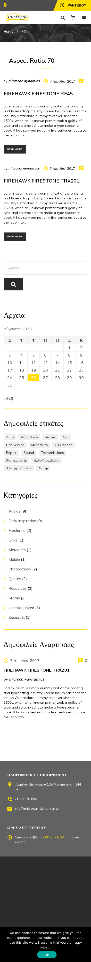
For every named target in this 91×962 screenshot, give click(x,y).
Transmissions (52, 452)
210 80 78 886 (26, 799)
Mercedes (17, 549)
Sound (29, 452)
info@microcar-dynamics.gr (37, 808)
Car (66, 437)
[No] (77, 944)
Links (12, 540)
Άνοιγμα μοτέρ (16, 460)
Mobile (14, 559)
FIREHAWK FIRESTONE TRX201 (41, 181)
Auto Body (29, 437)
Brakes (50, 437)
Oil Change (64, 445)
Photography (19, 569)
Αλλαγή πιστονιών (19, 468)
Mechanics (39, 445)
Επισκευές (16, 617)
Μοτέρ (43, 468)
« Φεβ (8, 398)
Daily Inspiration (22, 520)
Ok (47, 955)
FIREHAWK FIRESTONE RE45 (38, 94)
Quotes (14, 578)
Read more (14, 149)
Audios (14, 511)
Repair (11, 452)
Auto (10, 437)
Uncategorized (21, 607)
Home (8, 31)
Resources (17, 588)
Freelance (16, 530)
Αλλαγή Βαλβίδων (46, 460)
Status (14, 598)
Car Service (15, 445)
